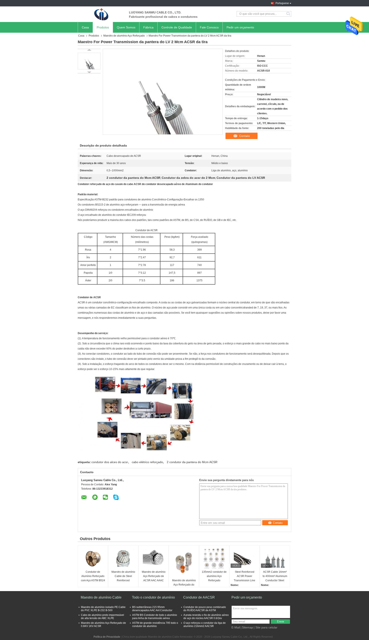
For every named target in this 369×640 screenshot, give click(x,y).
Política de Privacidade (107, 636)
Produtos (103, 27)
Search (288, 14)
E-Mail (235, 627)
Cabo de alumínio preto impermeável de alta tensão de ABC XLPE (102, 617)
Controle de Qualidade (176, 27)
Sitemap (247, 627)
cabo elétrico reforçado (147, 462)
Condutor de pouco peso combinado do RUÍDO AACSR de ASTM (204, 609)
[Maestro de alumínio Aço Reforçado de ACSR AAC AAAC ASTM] (153, 558)
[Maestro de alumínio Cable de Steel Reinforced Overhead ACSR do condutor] (123, 558)
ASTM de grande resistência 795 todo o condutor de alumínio (155, 624)
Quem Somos (126, 27)
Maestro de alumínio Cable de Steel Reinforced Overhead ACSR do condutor (123, 576)
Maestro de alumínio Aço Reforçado (124, 35)
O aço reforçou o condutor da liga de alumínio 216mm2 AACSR (204, 624)
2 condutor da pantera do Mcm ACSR (192, 462)
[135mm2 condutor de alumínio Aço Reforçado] (214, 558)
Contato (244, 136)
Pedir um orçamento (240, 27)
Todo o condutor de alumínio (153, 597)
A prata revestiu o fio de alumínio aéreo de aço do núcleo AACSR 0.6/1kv (206, 617)
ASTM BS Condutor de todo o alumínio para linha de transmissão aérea (154, 617)
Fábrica (148, 27)
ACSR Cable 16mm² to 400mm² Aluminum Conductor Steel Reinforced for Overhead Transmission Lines (275, 576)
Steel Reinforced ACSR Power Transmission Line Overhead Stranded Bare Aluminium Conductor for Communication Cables (244, 576)
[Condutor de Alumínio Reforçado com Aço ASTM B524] (93, 558)
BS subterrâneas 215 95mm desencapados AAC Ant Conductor (152, 609)
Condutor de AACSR (199, 597)
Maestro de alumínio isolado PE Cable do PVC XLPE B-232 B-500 (103, 609)
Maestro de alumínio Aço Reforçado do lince (184, 584)
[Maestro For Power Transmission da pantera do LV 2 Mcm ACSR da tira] (89, 61)
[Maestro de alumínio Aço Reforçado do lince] (184, 562)
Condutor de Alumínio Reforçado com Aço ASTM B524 (93, 576)
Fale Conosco (209, 27)
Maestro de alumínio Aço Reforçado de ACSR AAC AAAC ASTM (153, 576)
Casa (85, 27)
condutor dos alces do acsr (109, 462)
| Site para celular (265, 627)
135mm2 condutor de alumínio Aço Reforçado (214, 576)
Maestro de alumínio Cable (101, 597)
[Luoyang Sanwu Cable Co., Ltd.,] (101, 13)
